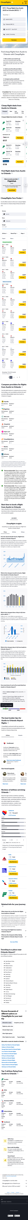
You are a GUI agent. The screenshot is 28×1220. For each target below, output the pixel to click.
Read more (5, 783)
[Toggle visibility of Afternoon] (7, 679)
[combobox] (6, 14)
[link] (11, 190)
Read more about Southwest (14, 760)
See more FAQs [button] (14, 942)
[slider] (26, 229)
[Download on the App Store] (17, 1215)
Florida (12, 1192)
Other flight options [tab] (7, 1033)
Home (8, 1192)
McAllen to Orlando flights (8, 1058)
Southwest (11, 810)
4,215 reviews (12, 815)
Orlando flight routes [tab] (7, 1029)
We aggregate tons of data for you (11, 1183)
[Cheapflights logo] (6, 2)
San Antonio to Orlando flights (9, 1053)
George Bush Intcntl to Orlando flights (11, 1049)
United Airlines (12, 866)
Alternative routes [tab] (6, 1022)
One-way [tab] (23, 112)
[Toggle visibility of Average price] (19, 641)
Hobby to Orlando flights (8, 1047)
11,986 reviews (12, 883)
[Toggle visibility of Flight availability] (9, 641)
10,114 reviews (12, 871)
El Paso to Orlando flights (8, 1055)
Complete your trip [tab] (18, 1022)
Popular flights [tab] (21, 1037)
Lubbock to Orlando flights (8, 1060)
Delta (10, 854)
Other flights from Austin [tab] (8, 1037)
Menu (25, 1)
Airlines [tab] (14, 532)
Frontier (10, 890)
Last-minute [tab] (16, 112)
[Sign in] (22, 3)
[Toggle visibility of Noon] (13, 677)
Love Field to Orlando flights (9, 1051)
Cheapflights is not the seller (9, 1180)
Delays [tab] (22, 532)
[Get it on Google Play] (10, 1215)
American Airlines (13, 878)
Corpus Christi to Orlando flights (10, 1064)
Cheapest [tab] (4, 111)
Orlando (17, 1192)
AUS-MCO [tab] (14, 518)
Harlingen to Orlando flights (9, 1066)
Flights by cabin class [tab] (7, 1026)
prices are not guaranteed (11, 1176)
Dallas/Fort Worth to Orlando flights (11, 1045)
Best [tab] (11, 111)
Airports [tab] (20, 735)
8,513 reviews (12, 859)
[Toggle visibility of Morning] (6, 677)
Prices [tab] (5, 532)
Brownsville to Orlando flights (9, 1062)
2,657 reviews (12, 895)
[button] (20, 10)
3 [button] (17, 377)
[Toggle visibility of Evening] (13, 679)
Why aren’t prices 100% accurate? (11, 1186)
